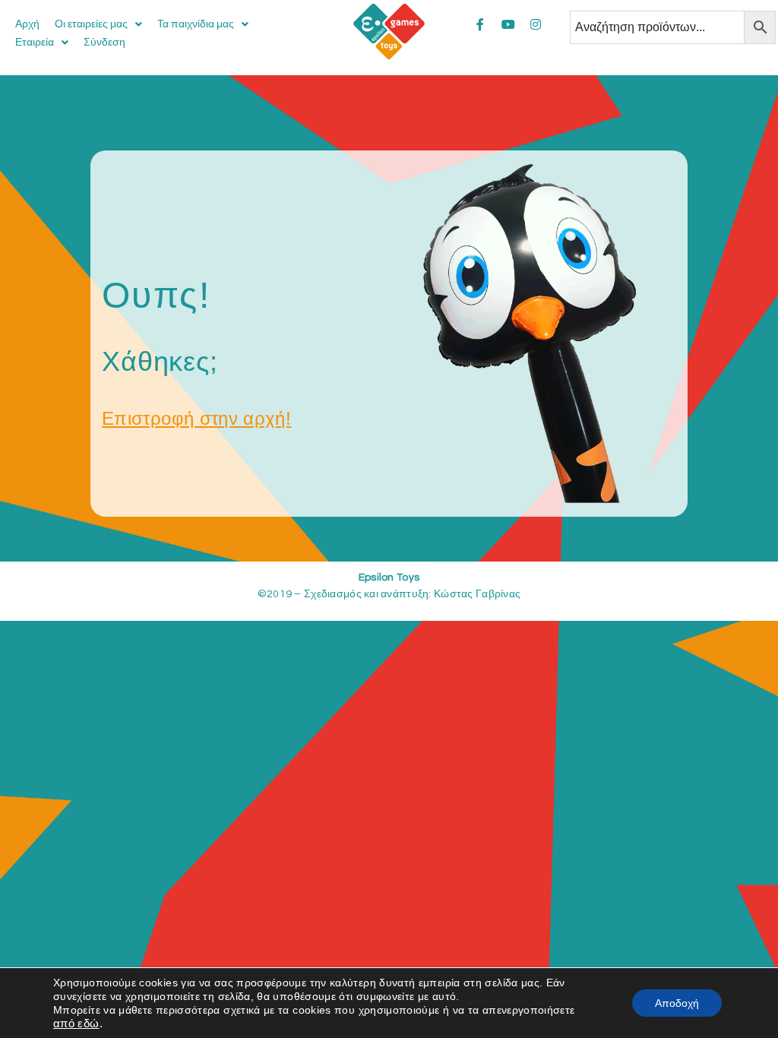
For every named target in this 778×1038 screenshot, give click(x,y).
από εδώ (76, 1023)
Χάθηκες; (160, 361)
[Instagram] (536, 24)
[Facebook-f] (480, 24)
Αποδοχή (677, 1003)
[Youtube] (508, 24)
